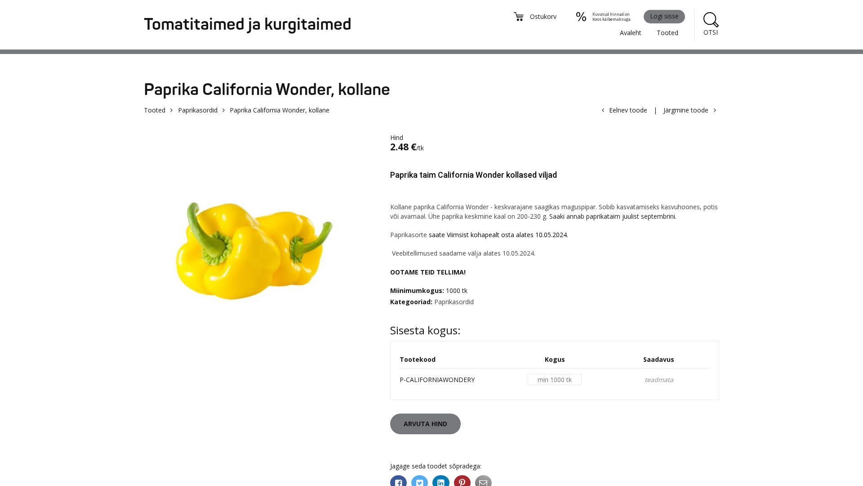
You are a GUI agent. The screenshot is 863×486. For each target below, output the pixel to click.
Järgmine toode (685, 110)
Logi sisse (664, 16)
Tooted (667, 32)
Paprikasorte (408, 234)
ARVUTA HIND (425, 423)
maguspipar (578, 206)
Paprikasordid (198, 110)
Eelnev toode (628, 110)
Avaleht (630, 32)
